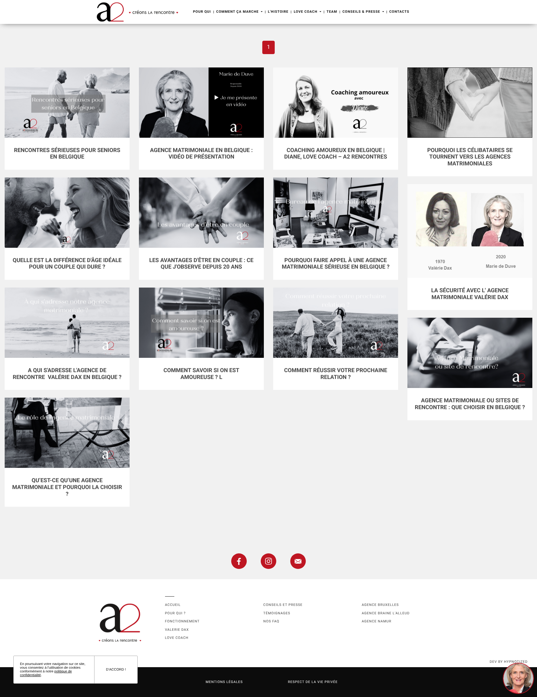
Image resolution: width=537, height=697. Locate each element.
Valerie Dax (177, 630)
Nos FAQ (271, 621)
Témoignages (276, 613)
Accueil (173, 605)
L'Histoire (278, 12)
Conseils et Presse (282, 605)
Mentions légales (224, 682)
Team (332, 12)
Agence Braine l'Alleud (386, 613)
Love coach (177, 638)
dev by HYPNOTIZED (509, 662)
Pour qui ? (175, 613)
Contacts (399, 12)
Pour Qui (202, 12)
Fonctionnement (182, 621)
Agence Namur (376, 621)
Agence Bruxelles (380, 605)
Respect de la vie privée (312, 682)
